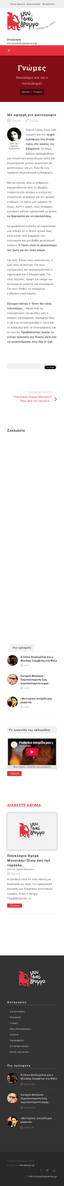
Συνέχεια (15, 906)
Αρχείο (14, 773)
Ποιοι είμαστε (17, 4)
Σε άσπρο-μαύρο (19, 1046)
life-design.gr (27, 1165)
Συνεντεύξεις (17, 1011)
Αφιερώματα (17, 1040)
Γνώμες (38, 92)
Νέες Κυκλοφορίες (20, 1029)
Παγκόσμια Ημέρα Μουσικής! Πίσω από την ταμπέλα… (28, 860)
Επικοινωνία (33, 4)
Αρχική (26, 92)
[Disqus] (32, 482)
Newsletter (48, 4)
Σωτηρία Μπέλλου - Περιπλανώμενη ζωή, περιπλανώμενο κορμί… (35, 679)
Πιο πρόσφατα (22, 648)
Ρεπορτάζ (15, 1017)
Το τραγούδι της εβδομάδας (29, 730)
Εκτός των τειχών (19, 1052)
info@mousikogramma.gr (43, 1176)
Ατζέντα (14, 1034)
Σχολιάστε (34, 121)
